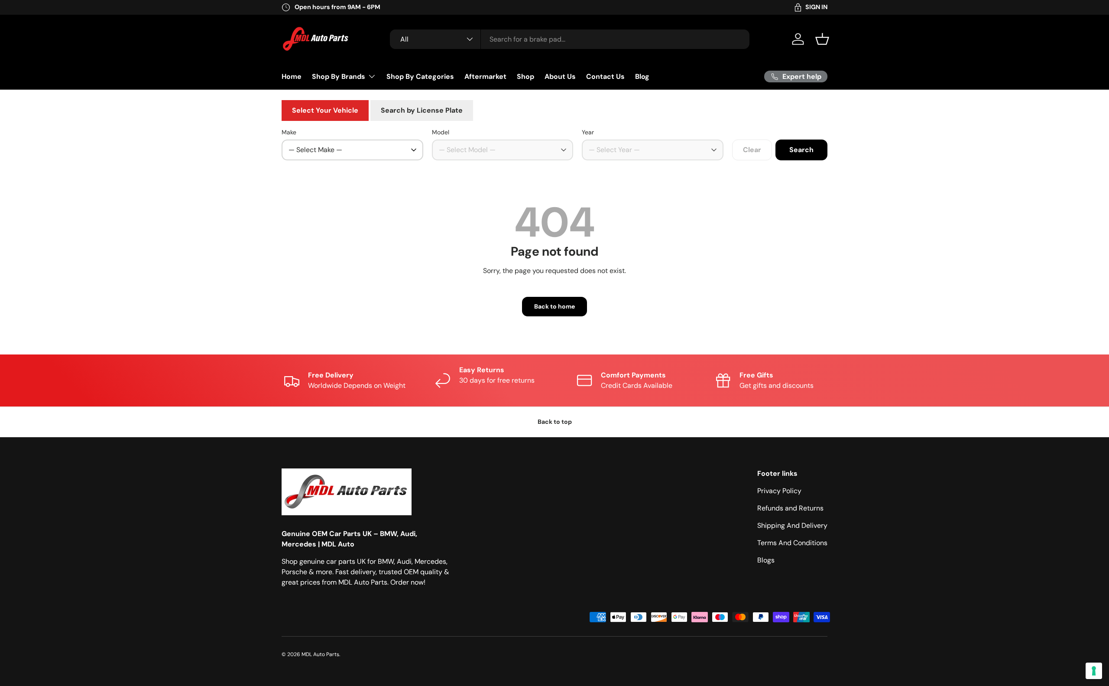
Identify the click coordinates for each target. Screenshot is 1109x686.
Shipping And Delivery (792, 525)
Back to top (555, 422)
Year (588, 132)
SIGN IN (816, 7)
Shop (525, 76)
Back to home (554, 306)
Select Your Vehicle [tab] (325, 110)
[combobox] (569, 39)
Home (292, 76)
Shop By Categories (420, 76)
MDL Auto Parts (320, 654)
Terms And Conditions (792, 542)
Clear (752, 149)
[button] (822, 39)
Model (440, 132)
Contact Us (605, 76)
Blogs (766, 560)
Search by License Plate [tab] (422, 110)
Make (289, 132)
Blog (642, 76)
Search (801, 149)
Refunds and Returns (790, 508)
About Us (560, 76)
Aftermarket (485, 76)
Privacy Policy (779, 490)
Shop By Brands (338, 76)
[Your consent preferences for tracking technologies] (1094, 671)
